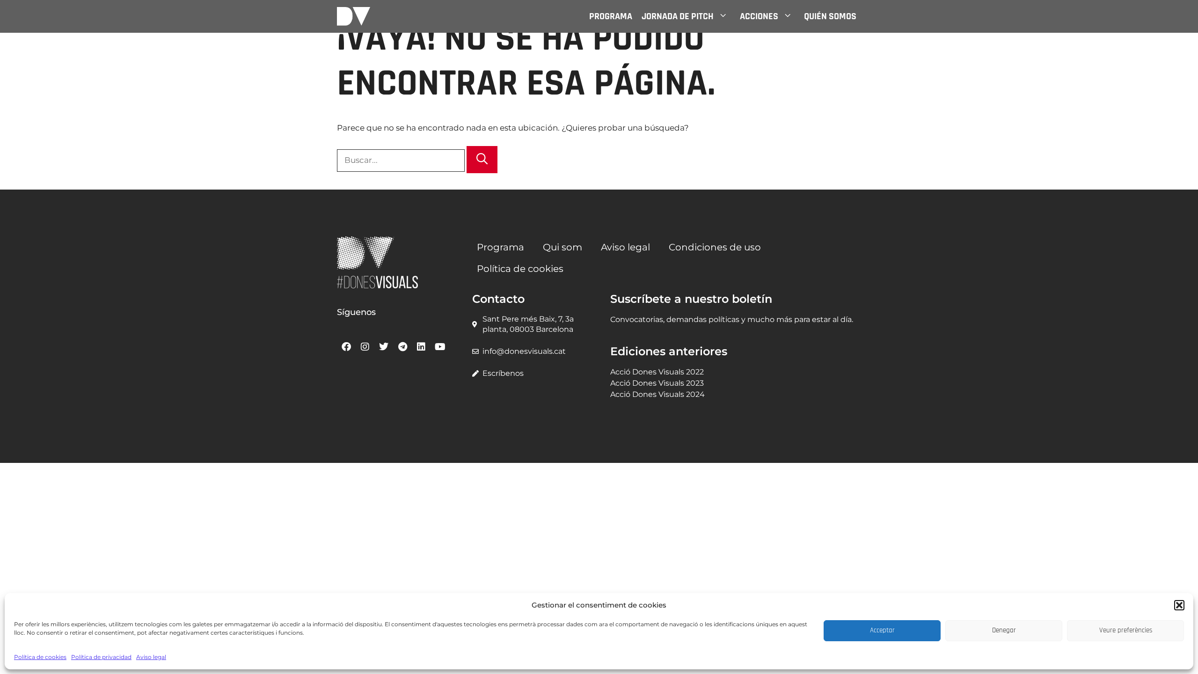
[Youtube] (440, 346)
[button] (1179, 605)
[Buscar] (482, 159)
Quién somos (830, 16)
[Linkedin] (421, 346)
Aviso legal (151, 656)
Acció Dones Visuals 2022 (657, 371)
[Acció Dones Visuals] (353, 16)
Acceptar (882, 630)
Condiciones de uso (715, 247)
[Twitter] (383, 346)
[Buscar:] (402, 160)
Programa (610, 16)
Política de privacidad (101, 656)
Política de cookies (40, 656)
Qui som (562, 247)
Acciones (759, 16)
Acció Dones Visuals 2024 (657, 394)
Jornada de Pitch (678, 16)
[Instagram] (365, 346)
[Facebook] (346, 346)
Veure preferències (1125, 630)
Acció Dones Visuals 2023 (657, 383)
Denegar (1004, 630)
